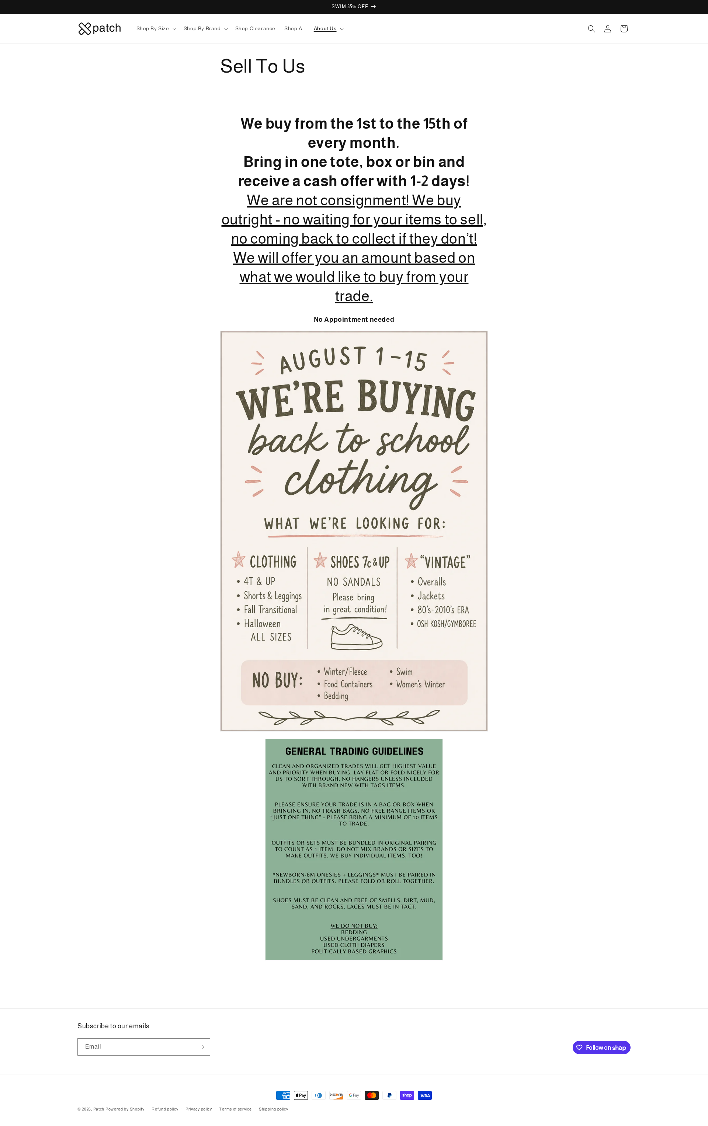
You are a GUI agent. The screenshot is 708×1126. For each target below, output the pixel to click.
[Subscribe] (202, 1047)
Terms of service (235, 1109)
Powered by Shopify (125, 1109)
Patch (99, 1109)
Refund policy (165, 1109)
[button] (155, 28)
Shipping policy (273, 1109)
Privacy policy (198, 1109)
